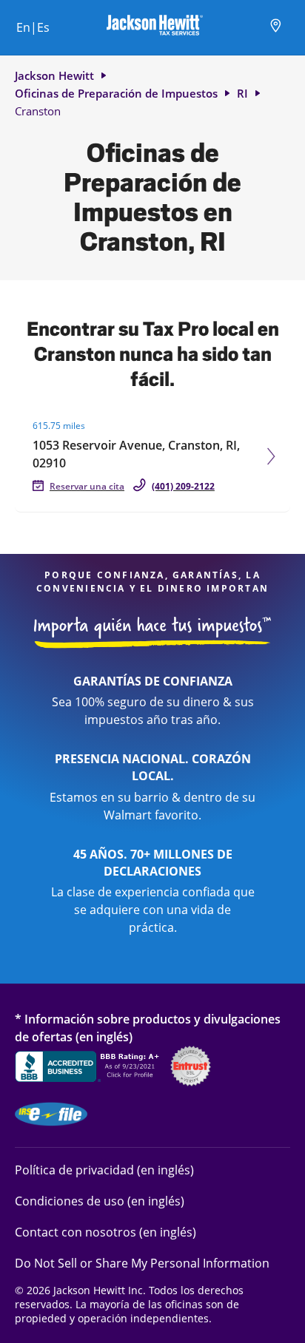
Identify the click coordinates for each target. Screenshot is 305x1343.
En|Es (33, 27)
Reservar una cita (87, 486)
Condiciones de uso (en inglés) (99, 1200)
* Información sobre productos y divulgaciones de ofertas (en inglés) (148, 1027)
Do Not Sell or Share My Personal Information (142, 1263)
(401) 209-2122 (183, 486)
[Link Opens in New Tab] (89, 1068)
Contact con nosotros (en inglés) (105, 1231)
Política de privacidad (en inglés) (104, 1169)
